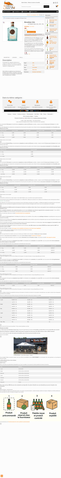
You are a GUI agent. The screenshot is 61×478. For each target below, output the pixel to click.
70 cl (33, 65)
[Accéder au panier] (57, 6)
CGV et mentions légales (28, 116)
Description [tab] (6, 57)
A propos (9, 114)
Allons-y (46, 6)
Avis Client (37, 114)
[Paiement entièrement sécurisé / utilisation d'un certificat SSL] (22, 110)
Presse (44, 114)
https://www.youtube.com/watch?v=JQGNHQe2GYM (12, 76)
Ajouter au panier (31, 31)
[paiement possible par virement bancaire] (31, 110)
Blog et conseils (34, 11)
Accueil (28, 14)
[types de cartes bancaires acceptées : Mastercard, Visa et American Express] (27, 110)
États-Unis (34, 69)
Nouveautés (50, 114)
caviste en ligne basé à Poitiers (40, 118)
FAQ (41, 114)
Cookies (36, 116)
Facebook (34, 235)
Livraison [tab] (14, 57)
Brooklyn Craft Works (36, 71)
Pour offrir (25, 11)
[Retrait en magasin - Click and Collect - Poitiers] (40, 110)
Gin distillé (34, 67)
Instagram (39, 235)
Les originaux (16, 11)
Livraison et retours (21, 114)
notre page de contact (50, 237)
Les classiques (7, 11)
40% (33, 62)
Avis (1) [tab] (21, 57)
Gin (37, 14)
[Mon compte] (57, 11)
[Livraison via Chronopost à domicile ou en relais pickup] (36, 110)
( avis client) (31, 26)
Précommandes (30, 114)
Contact (14, 114)
